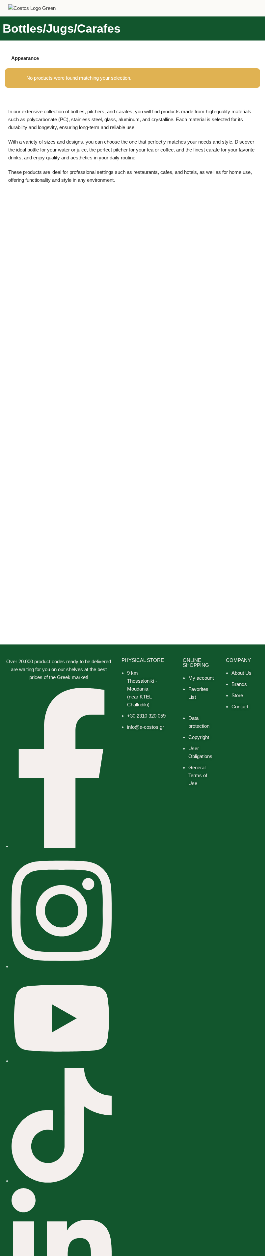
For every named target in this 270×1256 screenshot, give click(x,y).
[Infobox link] (257, 8)
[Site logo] (32, 8)
